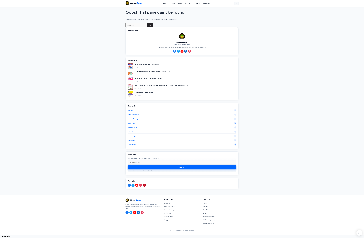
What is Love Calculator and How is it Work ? (148, 78)
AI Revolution (132, 144)
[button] (359, 233)
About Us (205, 206)
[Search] (236, 3)
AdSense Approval (133, 136)
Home (165, 3)
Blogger (187, 3)
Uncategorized (132, 127)
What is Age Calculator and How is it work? (148, 64)
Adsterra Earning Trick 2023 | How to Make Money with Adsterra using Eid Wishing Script (162, 85)
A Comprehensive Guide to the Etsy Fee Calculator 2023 (152, 71)
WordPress (206, 3)
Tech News (131, 140)
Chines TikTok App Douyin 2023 (144, 92)
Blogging (197, 3)
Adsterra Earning (176, 3)
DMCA (205, 213)
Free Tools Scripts (133, 114)
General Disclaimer (208, 223)
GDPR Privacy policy (209, 220)
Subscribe (182, 167)
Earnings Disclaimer (209, 216)
